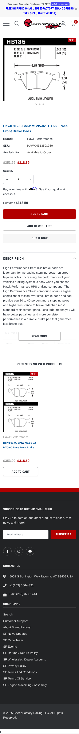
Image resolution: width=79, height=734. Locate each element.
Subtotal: (9, 203)
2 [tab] (39, 104)
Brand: (8, 139)
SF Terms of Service (17, 678)
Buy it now (40, 238)
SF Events (10, 646)
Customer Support (15, 621)
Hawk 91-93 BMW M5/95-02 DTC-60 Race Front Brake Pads (19, 445)
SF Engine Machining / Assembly (25, 685)
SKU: (6, 145)
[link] (7, 551)
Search (8, 614)
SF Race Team (13, 640)
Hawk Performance (40, 139)
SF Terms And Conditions (20, 672)
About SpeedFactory (17, 627)
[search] (17, 23)
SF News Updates (15, 633)
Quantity (8, 170)
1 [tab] (36, 104)
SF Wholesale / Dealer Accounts (24, 659)
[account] (63, 23)
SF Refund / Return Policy (20, 653)
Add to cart (20, 471)
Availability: (11, 152)
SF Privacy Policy (14, 665)
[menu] (6, 23)
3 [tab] (43, 104)
